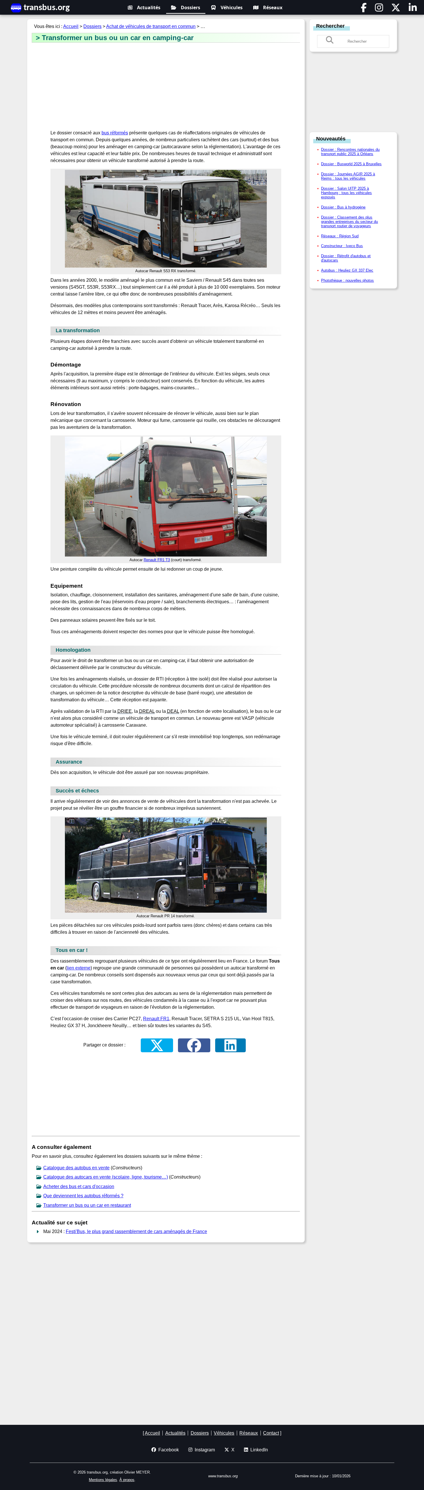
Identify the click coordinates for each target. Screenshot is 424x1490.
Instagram (203, 1449)
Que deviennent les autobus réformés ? (83, 1195)
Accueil (70, 26)
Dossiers (190, 7)
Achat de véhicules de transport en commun (151, 26)
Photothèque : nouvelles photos (347, 280)
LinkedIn (258, 1449)
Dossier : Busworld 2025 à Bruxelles (351, 164)
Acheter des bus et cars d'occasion (78, 1186)
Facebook (167, 1449)
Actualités (148, 7)
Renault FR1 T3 (157, 560)
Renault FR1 (156, 1018)
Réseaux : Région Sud (340, 236)
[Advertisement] (166, 86)
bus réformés (115, 132)
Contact (271, 1433)
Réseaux (272, 7)
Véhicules (232, 7)
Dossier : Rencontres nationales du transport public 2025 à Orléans (350, 151)
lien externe (79, 967)
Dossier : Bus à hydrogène (343, 207)
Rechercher (330, 26)
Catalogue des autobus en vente (76, 1167)
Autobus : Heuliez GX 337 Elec (347, 270)
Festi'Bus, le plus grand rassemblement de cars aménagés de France (136, 1231)
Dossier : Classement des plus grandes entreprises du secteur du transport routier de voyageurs (349, 221)
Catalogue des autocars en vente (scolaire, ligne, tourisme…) (105, 1177)
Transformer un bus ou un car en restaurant (87, 1205)
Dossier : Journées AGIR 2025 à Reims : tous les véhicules (348, 176)
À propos (126, 1480)
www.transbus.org (223, 1476)
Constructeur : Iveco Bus (342, 246)
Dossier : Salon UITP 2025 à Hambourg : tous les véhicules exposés (346, 192)
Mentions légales (103, 1480)
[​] (363, 9)
